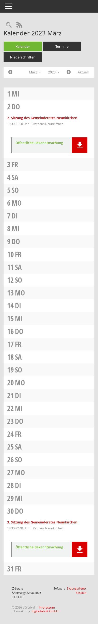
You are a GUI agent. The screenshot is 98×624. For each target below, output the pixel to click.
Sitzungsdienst (76, 590)
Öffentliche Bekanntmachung (39, 143)
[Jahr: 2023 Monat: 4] (68, 72)
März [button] (33, 72)
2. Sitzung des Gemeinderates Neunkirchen (42, 118)
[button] (79, 145)
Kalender (22, 46)
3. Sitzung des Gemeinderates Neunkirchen (42, 522)
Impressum (47, 607)
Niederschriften (22, 57)
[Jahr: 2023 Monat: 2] (10, 72)
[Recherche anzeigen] (9, 25)
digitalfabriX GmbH (45, 611)
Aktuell (83, 72)
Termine (62, 46)
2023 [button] (52, 72)
